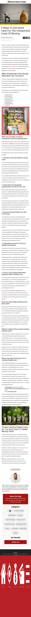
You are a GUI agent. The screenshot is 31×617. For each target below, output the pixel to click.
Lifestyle (7, 528)
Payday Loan (15, 542)
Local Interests (15, 528)
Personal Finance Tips (10, 524)
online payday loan (13, 66)
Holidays (15, 533)
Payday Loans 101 (21, 519)
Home (15, 552)
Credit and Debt (11, 515)
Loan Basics (20, 515)
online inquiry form (22, 447)
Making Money (23, 528)
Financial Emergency (15, 469)
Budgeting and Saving (21, 524)
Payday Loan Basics (19, 510)
